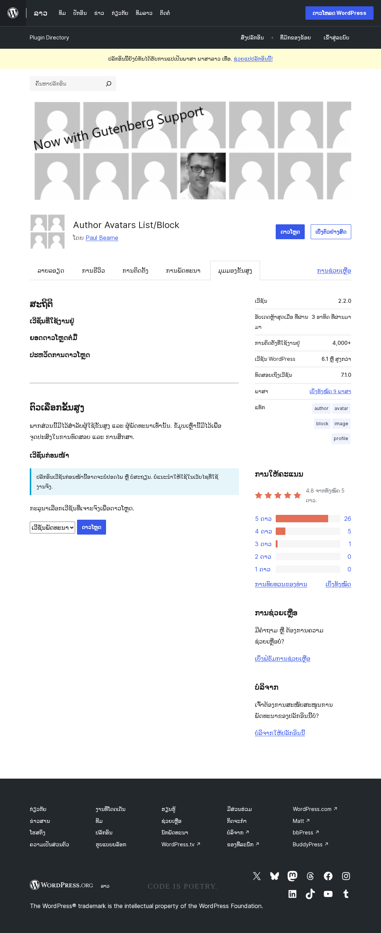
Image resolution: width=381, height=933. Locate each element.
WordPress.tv (181, 844)
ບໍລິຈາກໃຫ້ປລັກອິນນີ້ (280, 733)
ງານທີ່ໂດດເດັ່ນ (110, 809)
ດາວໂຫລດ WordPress (339, 13)
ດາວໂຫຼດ (290, 231)
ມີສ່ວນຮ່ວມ (239, 809)
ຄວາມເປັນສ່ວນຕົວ (49, 844)
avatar (341, 408)
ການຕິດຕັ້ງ (135, 270)
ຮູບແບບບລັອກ (111, 844)
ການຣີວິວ (93, 270)
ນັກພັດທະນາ (174, 832)
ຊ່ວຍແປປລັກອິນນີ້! (253, 58)
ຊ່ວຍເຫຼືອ (171, 821)
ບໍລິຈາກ (238, 832)
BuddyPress (311, 844)
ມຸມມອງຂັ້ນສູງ (235, 270)
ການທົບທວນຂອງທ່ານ (281, 584)
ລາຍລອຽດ (51, 270)
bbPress (306, 832)
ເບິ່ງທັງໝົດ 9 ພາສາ (330, 391)
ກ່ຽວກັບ (38, 809)
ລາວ (105, 886)
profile (341, 438)
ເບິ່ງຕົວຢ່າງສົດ (331, 231)
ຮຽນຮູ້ (168, 809)
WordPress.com (315, 809)
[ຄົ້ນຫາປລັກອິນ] (108, 83)
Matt (301, 821)
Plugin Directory (49, 37)
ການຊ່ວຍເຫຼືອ (334, 270)
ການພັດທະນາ (183, 270)
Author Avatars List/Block (126, 224)
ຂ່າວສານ (40, 821)
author (321, 408)
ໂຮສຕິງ (37, 832)
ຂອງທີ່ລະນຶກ (243, 844)
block (322, 423)
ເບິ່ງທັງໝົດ (338, 584)
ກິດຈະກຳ (237, 821)
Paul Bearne (102, 237)
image (341, 423)
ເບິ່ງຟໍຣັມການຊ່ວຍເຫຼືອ (282, 658)
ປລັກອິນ (104, 832)
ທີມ (99, 821)
